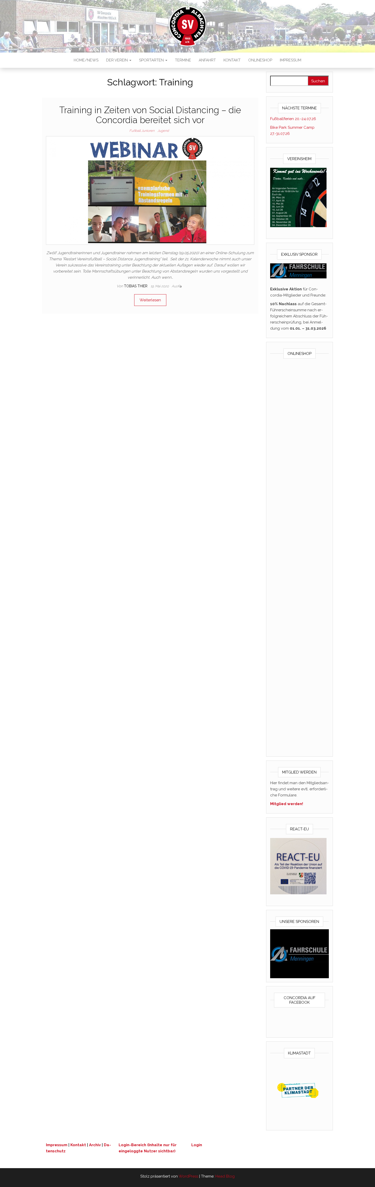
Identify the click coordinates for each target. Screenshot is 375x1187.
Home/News (86, 60)
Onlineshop (260, 60)
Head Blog (225, 1176)
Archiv (95, 1145)
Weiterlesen (150, 300)
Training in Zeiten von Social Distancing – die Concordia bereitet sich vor (150, 115)
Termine (183, 60)
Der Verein (117, 60)
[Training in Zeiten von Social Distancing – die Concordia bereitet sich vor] (150, 190)
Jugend (163, 131)
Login (196, 1145)
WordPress (188, 1176)
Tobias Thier (136, 286)
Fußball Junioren (141, 131)
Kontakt (232, 60)
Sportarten (152, 60)
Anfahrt (207, 60)
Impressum (290, 60)
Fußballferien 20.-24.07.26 (293, 119)
